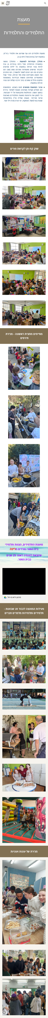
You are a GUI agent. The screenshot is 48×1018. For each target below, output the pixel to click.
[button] (3, 3)
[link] (24, 584)
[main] (24, 27)
